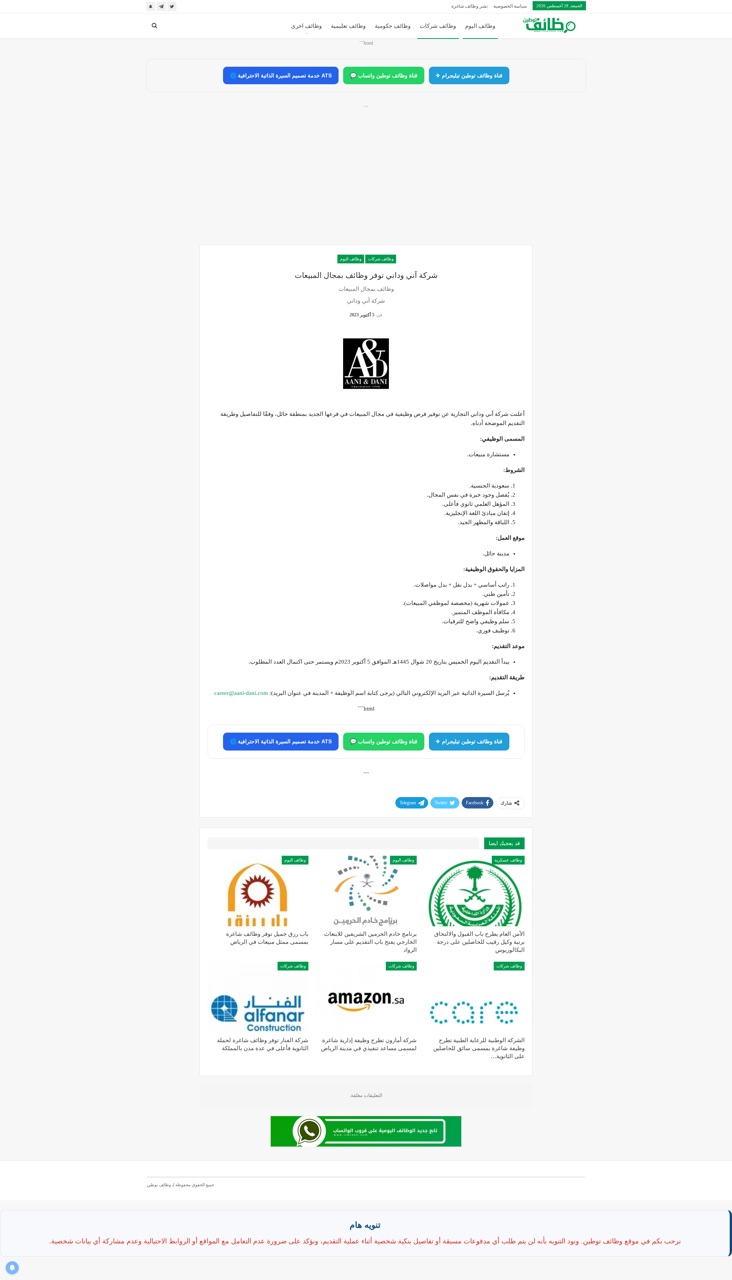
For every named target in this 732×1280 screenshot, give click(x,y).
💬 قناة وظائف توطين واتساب (383, 75)
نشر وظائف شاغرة (469, 6)
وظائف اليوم (480, 26)
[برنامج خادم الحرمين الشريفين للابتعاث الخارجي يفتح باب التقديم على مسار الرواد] (365, 891)
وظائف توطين (159, 1184)
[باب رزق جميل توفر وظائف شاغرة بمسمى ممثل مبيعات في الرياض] (257, 891)
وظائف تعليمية (348, 26)
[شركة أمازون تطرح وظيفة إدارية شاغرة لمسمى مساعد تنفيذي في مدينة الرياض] (365, 997)
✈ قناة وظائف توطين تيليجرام (469, 75)
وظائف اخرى (306, 26)
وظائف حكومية (393, 26)
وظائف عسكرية (508, 860)
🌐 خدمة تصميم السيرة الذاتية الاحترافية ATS (281, 75)
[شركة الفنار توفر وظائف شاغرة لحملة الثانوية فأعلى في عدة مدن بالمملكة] (257, 997)
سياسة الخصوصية (510, 6)
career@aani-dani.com (241, 693)
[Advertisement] (366, 183)
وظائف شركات (438, 26)
